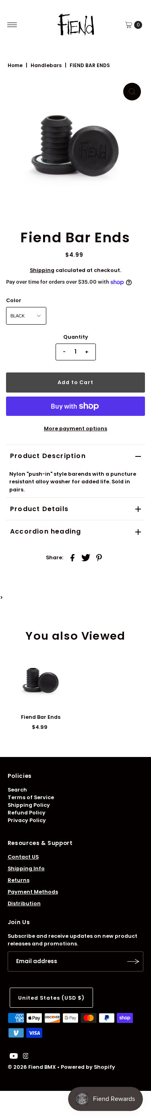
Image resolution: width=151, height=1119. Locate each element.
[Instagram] (26, 1057)
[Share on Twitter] (86, 558)
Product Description (48, 455)
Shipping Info (26, 868)
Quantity (75, 336)
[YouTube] (14, 1057)
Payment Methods (33, 891)
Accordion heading (45, 531)
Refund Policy (27, 812)
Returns (18, 880)
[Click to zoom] (132, 91)
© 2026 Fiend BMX (32, 1067)
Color (13, 300)
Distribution (24, 903)
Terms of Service (31, 797)
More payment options (75, 428)
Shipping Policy (29, 805)
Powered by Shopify (88, 1067)
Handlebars (46, 65)
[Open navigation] (12, 25)
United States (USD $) (51, 997)
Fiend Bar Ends (40, 717)
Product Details (39, 508)
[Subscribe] (133, 961)
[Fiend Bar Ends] (41, 681)
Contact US (23, 856)
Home (15, 65)
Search (17, 789)
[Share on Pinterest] (99, 558)
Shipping (42, 270)
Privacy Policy (27, 820)
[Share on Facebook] (72, 558)
